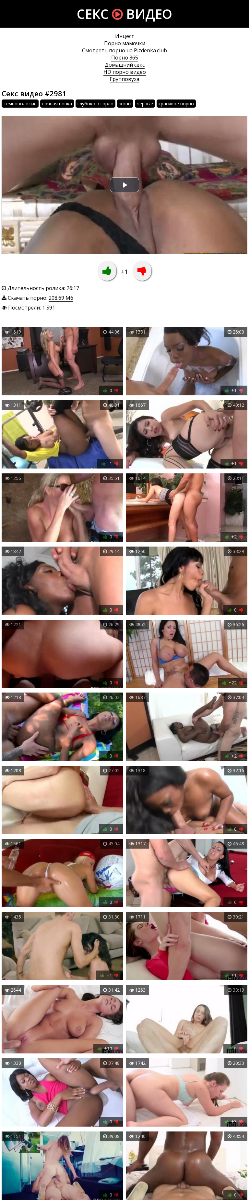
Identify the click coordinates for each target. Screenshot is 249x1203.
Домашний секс (125, 64)
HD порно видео (124, 71)
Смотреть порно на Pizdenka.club (124, 50)
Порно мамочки (124, 43)
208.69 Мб (61, 297)
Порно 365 (124, 57)
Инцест (124, 36)
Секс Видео (124, 14)
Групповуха (124, 79)
